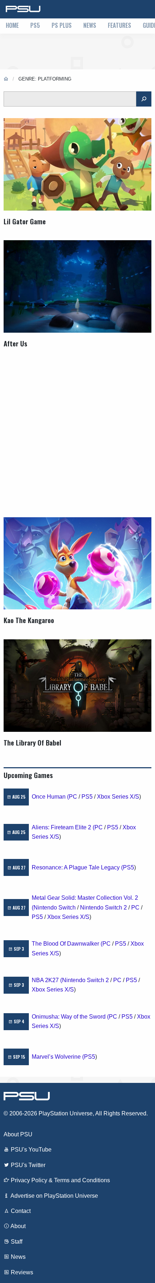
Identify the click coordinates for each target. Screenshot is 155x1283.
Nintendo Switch (55, 907)
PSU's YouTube (30, 1149)
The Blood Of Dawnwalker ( (67, 944)
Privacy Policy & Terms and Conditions (59, 1180)
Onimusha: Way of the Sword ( (70, 1017)
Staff (15, 1242)
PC (73, 797)
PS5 (35, 25)
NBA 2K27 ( (47, 980)
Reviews (21, 1272)
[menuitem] (12, 26)
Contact (20, 1211)
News (89, 25)
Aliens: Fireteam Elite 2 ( (63, 827)
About (17, 1226)
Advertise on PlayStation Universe (53, 1196)
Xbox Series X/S (118, 797)
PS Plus (62, 25)
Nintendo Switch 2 (103, 907)
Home (12, 25)
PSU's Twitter (27, 1165)
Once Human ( (50, 797)
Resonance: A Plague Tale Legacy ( (77, 867)
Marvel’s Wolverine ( (58, 1057)
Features (119, 25)
